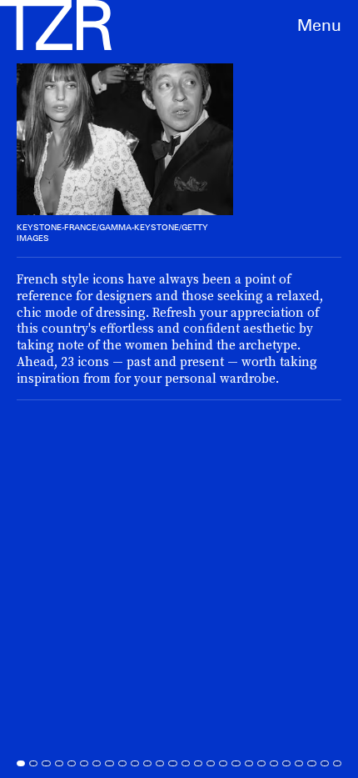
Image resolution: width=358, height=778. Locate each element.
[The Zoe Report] (56, 25)
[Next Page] (238, 389)
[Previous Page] (59, 389)
